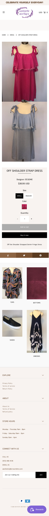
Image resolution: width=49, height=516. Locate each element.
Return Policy (7, 389)
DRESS (12, 35)
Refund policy (7, 412)
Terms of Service (8, 409)
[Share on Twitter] (24, 255)
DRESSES (36, 356)
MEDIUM (29, 196)
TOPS (12, 302)
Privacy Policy (7, 383)
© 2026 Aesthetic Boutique (18, 507)
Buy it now (24, 235)
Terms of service (8, 386)
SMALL (19, 196)
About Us (5, 406)
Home (4, 35)
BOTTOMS (36, 303)
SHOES (12, 340)
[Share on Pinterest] (40, 255)
